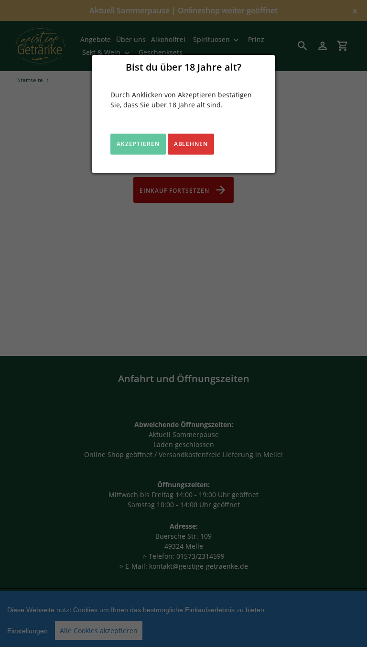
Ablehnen (191, 144)
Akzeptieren (138, 144)
